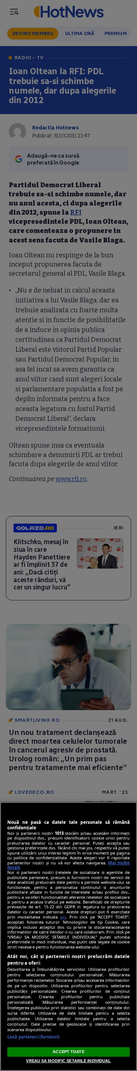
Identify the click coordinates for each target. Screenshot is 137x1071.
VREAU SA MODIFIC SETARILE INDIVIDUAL (68, 1061)
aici (63, 917)
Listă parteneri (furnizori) (33, 1037)
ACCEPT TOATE (68, 1051)
